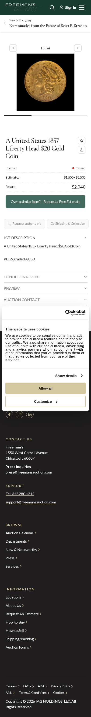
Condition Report (22, 277)
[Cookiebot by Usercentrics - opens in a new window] (65, 313)
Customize (43, 401)
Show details (66, 375)
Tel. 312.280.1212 (20, 494)
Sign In (70, 7)
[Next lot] (78, 48)
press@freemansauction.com (29, 472)
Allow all (45, 388)
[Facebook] (9, 414)
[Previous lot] (13, 48)
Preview (12, 288)
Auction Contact (22, 299)
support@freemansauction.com (31, 502)
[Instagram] (19, 414)
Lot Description (19, 237)
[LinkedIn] (30, 414)
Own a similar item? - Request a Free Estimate (45, 201)
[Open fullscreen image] (45, 82)
